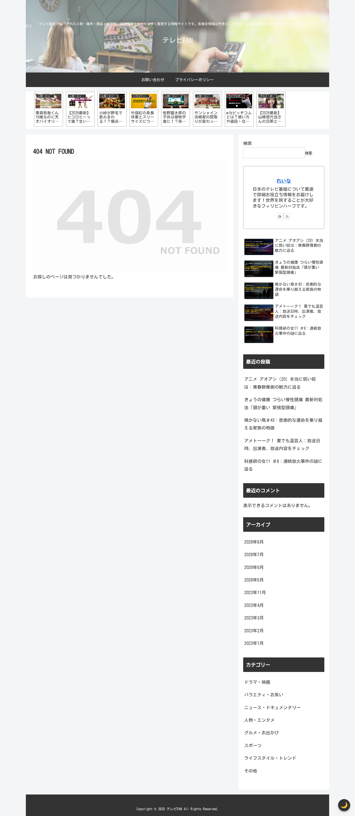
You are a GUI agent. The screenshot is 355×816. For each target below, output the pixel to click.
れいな (284, 181)
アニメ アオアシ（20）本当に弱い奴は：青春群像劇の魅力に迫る (280, 383)
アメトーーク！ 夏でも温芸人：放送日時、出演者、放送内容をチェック (282, 444)
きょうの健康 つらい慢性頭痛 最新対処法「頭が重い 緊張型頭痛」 (283, 403)
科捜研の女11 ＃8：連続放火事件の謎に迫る (283, 465)
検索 (247, 143)
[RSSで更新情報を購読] (287, 216)
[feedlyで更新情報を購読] (280, 216)
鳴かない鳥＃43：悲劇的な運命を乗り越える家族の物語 (283, 424)
